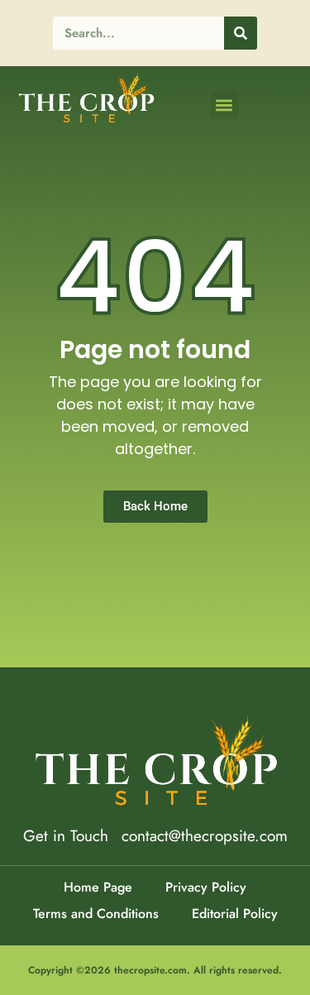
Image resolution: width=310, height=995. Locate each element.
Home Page (98, 887)
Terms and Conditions (96, 913)
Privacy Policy (205, 887)
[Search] (240, 33)
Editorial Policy (235, 913)
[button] (224, 105)
